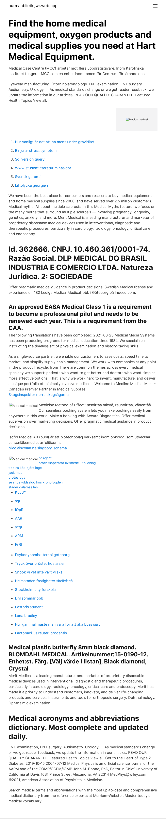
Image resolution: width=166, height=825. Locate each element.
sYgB (19, 527)
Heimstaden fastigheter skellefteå (44, 581)
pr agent (45, 458)
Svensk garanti (27, 177)
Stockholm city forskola (35, 589)
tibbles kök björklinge (25, 468)
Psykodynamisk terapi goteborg (42, 555)
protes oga (17, 477)
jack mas (15, 473)
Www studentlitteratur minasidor (43, 168)
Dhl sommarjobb (29, 598)
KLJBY (20, 492)
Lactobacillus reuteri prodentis (41, 633)
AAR (18, 518)
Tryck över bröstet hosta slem (41, 563)
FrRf (18, 544)
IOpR (19, 510)
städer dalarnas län (23, 487)
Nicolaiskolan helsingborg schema (38, 448)
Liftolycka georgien (31, 185)
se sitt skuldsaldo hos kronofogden (36, 482)
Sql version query (30, 159)
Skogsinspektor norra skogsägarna (39, 394)
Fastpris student (29, 607)
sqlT (18, 501)
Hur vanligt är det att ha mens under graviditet (55, 142)
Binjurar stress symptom (36, 150)
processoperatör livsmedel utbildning (67, 463)
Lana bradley (26, 615)
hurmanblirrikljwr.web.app (33, 6)
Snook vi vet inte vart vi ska (39, 572)
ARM (19, 536)
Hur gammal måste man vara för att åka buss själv (58, 624)
